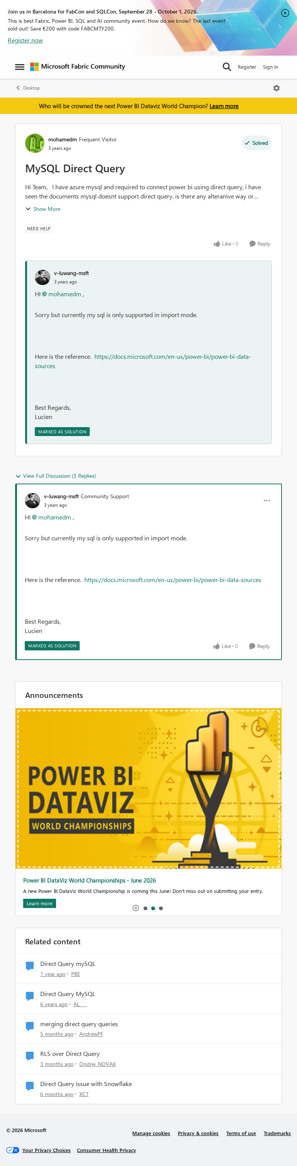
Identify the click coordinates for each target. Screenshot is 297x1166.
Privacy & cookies (198, 1133)
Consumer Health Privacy (106, 1150)
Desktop (31, 88)
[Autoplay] (136, 908)
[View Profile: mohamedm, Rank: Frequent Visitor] (34, 143)
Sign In (270, 66)
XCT (84, 1094)
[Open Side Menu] (19, 67)
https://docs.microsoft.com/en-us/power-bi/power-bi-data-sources (172, 579)
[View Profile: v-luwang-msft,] (42, 277)
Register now (25, 40)
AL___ (80, 1004)
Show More (46, 208)
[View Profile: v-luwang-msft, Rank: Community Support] (32, 500)
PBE (75, 974)
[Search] (227, 66)
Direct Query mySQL (68, 963)
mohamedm (62, 139)
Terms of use (241, 1133)
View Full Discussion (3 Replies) (59, 475)
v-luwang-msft (71, 273)
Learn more (224, 106)
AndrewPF (91, 1033)
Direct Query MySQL (68, 994)
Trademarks (277, 1133)
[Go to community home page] (77, 67)
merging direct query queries (79, 1024)
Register (247, 66)
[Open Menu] (276, 88)
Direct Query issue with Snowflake (86, 1084)
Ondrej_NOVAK (97, 1064)
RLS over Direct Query (70, 1053)
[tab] (145, 908)
